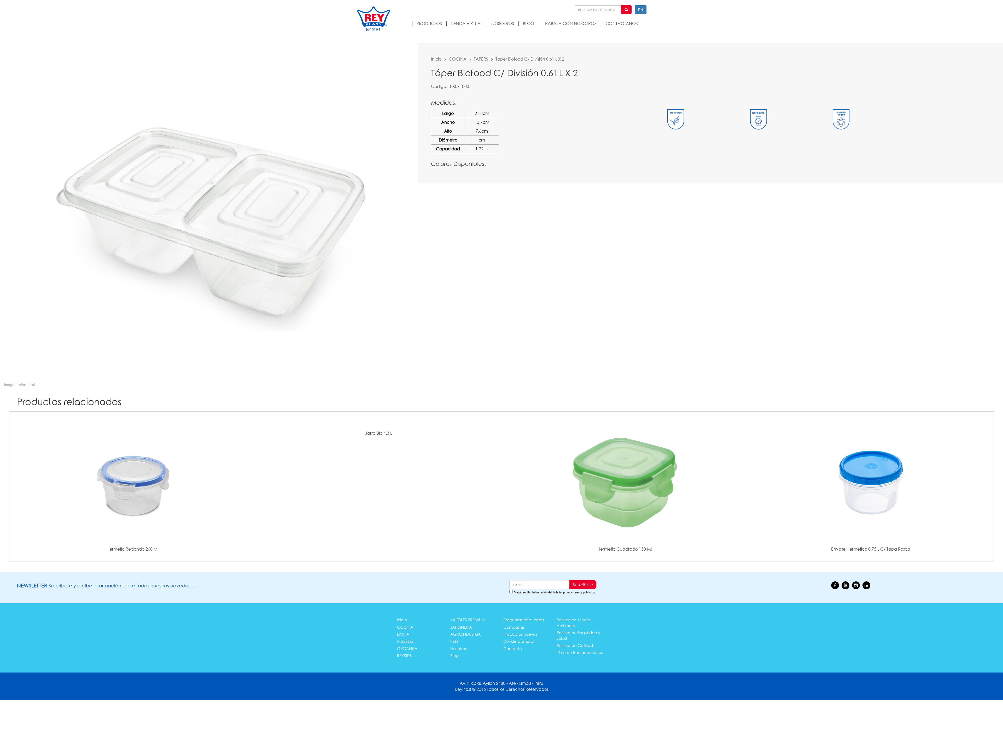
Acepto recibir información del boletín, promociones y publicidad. (555, 592)
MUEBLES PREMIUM (467, 619)
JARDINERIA (461, 627)
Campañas (513, 627)
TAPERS (481, 59)
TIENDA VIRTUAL (466, 23)
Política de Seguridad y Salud (578, 635)
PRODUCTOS (429, 23)
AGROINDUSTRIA (465, 634)
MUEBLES (405, 641)
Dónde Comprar (519, 641)
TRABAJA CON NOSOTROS (570, 23)
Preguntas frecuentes (523, 619)
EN (640, 9)
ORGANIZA (407, 648)
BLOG (528, 23)
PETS (454, 641)
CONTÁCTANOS (621, 23)
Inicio (436, 59)
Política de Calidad (575, 645)
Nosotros (458, 648)
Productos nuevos (520, 634)
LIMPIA (403, 634)
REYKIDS (404, 655)
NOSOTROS (502, 23)
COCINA (457, 59)
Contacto (512, 648)
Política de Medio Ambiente (573, 622)
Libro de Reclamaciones (580, 652)
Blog (454, 655)
